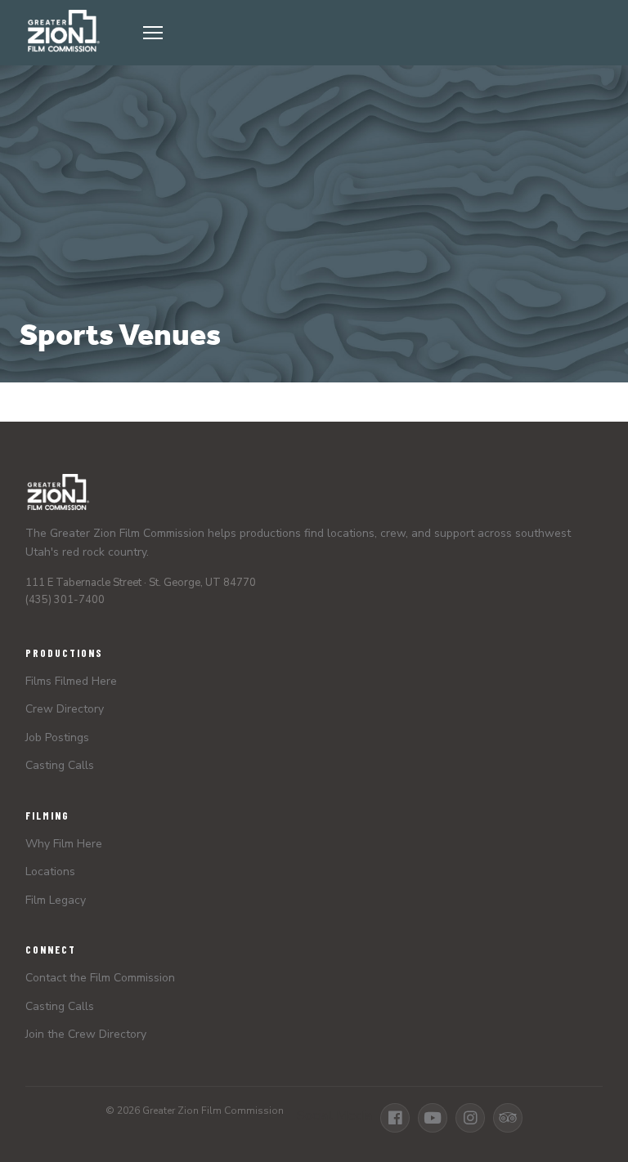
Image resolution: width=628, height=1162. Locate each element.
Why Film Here (63, 843)
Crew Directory (64, 709)
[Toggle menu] (368, 32)
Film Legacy (55, 900)
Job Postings (57, 737)
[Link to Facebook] (395, 1118)
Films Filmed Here (71, 681)
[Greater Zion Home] (63, 32)
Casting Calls (59, 765)
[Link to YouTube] (432, 1118)
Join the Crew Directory (85, 1034)
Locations (50, 871)
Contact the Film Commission (100, 977)
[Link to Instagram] (470, 1118)
